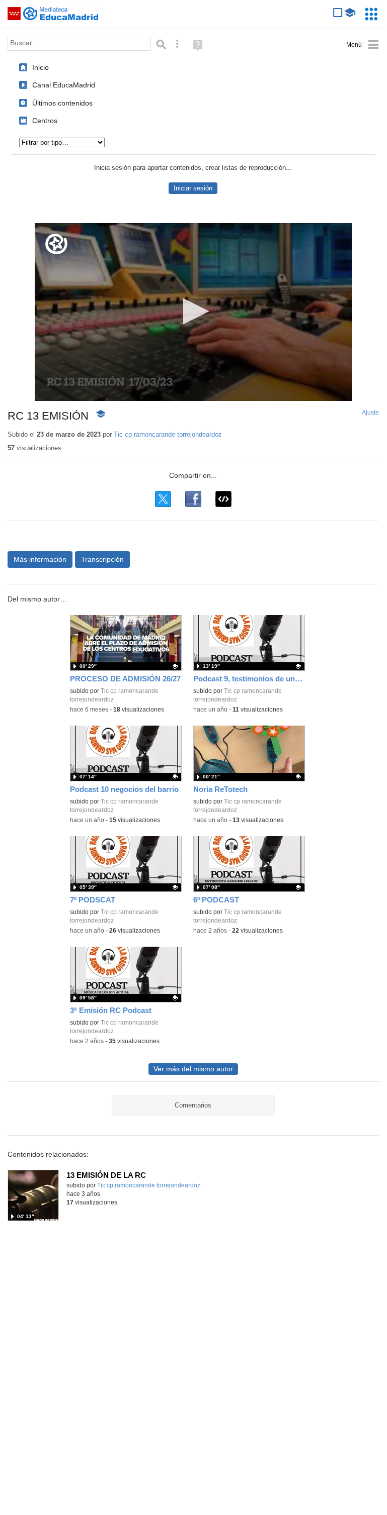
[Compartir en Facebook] (193, 499)
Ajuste (370, 412)
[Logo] (56, 244)
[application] (193, 312)
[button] (193, 311)
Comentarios (193, 1105)
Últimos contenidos (62, 103)
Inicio (40, 67)
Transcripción (102, 559)
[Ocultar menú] (362, 45)
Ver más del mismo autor (193, 1069)
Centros (44, 121)
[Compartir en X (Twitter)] (163, 499)
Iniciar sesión (193, 188)
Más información (40, 559)
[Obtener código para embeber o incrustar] (223, 499)
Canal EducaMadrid (63, 85)
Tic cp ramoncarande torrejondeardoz (168, 434)
